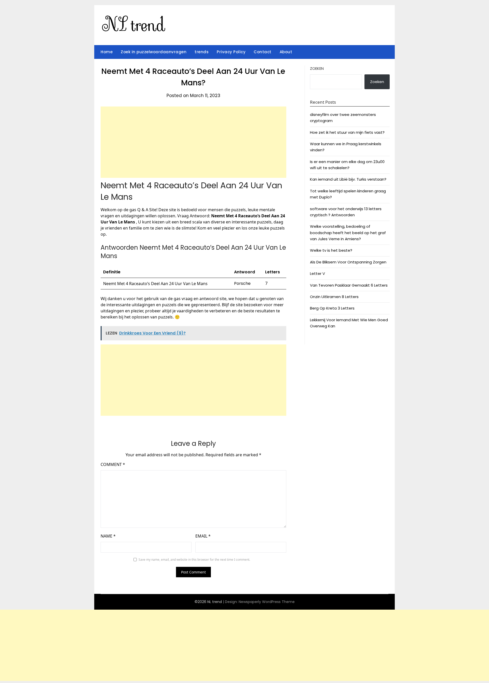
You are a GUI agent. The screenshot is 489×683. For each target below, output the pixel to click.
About (286, 52)
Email (203, 536)
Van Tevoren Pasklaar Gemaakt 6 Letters (349, 285)
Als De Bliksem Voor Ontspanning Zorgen (348, 262)
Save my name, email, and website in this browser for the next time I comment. (194, 559)
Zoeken (317, 68)
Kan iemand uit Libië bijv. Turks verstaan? (348, 179)
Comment (113, 464)
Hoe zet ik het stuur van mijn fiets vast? (347, 132)
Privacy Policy (231, 52)
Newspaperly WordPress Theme (267, 601)
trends (202, 52)
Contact (262, 52)
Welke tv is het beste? (331, 250)
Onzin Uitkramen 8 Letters (334, 296)
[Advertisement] (193, 142)
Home (107, 52)
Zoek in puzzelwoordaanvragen (153, 52)
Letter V (317, 273)
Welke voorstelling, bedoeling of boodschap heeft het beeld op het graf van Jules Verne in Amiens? (348, 233)
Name (108, 536)
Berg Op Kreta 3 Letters (332, 308)
